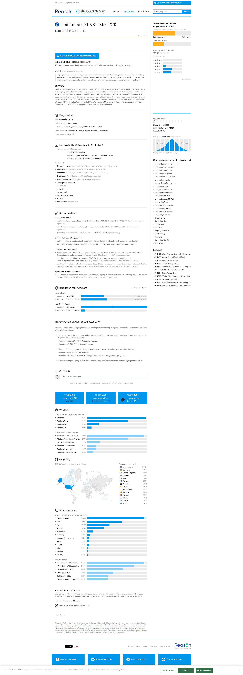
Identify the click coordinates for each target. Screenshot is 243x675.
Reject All (186, 670)
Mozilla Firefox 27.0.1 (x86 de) (173, 257)
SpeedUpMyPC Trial (162, 240)
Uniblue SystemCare (162, 215)
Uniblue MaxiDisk (161, 186)
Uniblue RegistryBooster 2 (165, 167)
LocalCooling (160, 234)
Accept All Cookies (204, 670)
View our (174, 659)
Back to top (59, 615)
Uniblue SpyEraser (162, 202)
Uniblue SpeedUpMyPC (164, 173)
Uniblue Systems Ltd (73, 30)
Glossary (130, 646)
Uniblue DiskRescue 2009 (164, 205)
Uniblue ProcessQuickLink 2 (165, 176)
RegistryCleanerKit (162, 230)
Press (161, 646)
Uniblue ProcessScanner (164, 192)
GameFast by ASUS (169, 279)
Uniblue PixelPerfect (162, 195)
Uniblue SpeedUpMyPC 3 (164, 199)
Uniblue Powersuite (162, 180)
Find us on (68, 659)
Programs (129, 11)
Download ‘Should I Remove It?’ (169, 2)
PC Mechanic (160, 224)
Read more (136, 80)
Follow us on (104, 659)
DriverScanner (160, 218)
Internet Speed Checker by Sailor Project (177, 254)
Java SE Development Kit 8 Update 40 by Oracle (180, 285)
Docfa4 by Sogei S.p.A (170, 263)
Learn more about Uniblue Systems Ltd (74, 605)
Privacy (145, 646)
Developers (153, 646)
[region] (121, 670)
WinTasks (158, 237)
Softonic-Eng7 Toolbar (170, 260)
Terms (138, 646)
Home (116, 11)
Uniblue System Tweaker (164, 189)
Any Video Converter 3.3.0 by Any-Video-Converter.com (183, 282)
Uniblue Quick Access (163, 208)
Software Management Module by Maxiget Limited (181, 266)
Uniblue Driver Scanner (164, 211)
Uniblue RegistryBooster (164, 164)
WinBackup (159, 243)
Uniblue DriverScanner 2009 (166, 183)
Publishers (143, 11)
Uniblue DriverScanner (163, 170)
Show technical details (138, 288)
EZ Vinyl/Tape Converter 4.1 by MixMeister (178, 276)
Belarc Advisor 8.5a (169, 273)
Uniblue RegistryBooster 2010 (173, 270)
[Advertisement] (172, 97)
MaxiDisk (158, 227)
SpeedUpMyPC (160, 221)
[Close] (239, 670)
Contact (168, 646)
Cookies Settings (168, 670)
